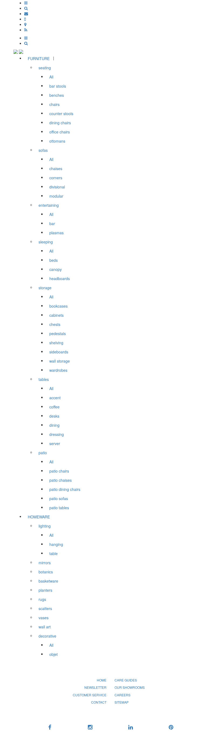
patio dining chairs (64, 489)
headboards (59, 278)
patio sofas (58, 498)
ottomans (57, 141)
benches (56, 95)
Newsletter (95, 687)
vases (44, 617)
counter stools (61, 113)
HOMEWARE (39, 516)
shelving (56, 342)
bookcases (58, 306)
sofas (43, 150)
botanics (46, 571)
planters (45, 590)
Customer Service (89, 695)
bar (52, 223)
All (51, 77)
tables (44, 379)
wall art (45, 626)
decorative (47, 636)
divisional (57, 187)
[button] (25, 2)
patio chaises (60, 480)
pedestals (57, 333)
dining (54, 425)
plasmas (56, 232)
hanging (56, 544)
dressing (56, 434)
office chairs (59, 132)
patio (43, 452)
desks (54, 416)
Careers (122, 695)
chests (54, 324)
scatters (45, 608)
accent (55, 397)
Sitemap (122, 702)
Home (101, 680)
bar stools (57, 86)
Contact (98, 702)
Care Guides (126, 680)
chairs (54, 104)
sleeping (46, 242)
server (54, 443)
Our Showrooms (130, 687)
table (53, 553)
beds (53, 260)
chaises (55, 168)
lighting (45, 526)
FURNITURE (39, 58)
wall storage (59, 361)
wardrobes (58, 370)
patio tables (59, 507)
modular (56, 196)
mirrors (45, 562)
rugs (42, 599)
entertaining (49, 205)
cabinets (56, 315)
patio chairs (59, 471)
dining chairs (60, 122)
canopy (55, 269)
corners (55, 177)
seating (45, 67)
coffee (54, 406)
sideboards (58, 351)
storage (45, 287)
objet (53, 654)
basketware (48, 581)
